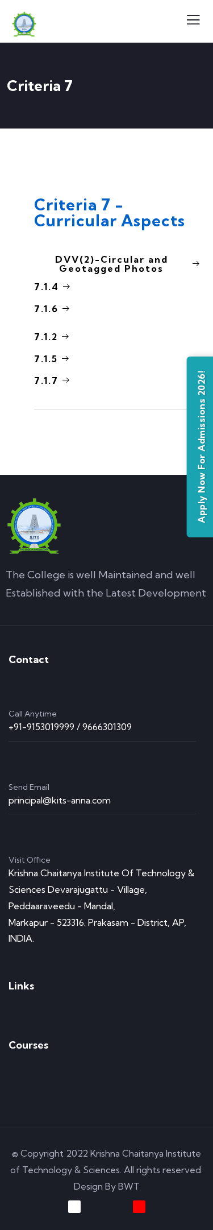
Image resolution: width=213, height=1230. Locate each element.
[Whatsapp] (171, 1206)
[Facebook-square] (74, 1206)
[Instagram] (139, 1206)
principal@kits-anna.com (60, 800)
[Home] (34, 526)
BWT (129, 1186)
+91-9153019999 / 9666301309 (70, 726)
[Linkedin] (107, 1206)
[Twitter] (42, 1206)
